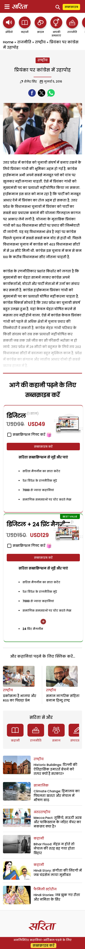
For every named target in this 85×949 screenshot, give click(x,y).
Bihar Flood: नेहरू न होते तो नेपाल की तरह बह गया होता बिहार (54, 848)
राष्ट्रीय (40, 42)
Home (8, 42)
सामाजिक (41, 785)
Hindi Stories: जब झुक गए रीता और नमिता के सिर (57, 897)
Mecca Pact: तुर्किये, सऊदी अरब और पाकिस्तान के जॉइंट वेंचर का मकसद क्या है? (58, 822)
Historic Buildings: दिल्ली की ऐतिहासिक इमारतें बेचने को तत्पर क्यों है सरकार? (55, 769)
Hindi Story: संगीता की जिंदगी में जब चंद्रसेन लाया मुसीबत (58, 872)
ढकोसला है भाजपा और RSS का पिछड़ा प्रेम (19, 698)
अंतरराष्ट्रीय (42, 812)
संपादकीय (76, 740)
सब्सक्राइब (71, 7)
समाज (56, 740)
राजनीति (24, 42)
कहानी (15, 740)
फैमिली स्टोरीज (45, 889)
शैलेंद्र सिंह (30, 81)
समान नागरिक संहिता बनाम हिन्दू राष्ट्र (62, 698)
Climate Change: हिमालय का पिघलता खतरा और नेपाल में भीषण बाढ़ (57, 795)
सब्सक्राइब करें (43, 447)
